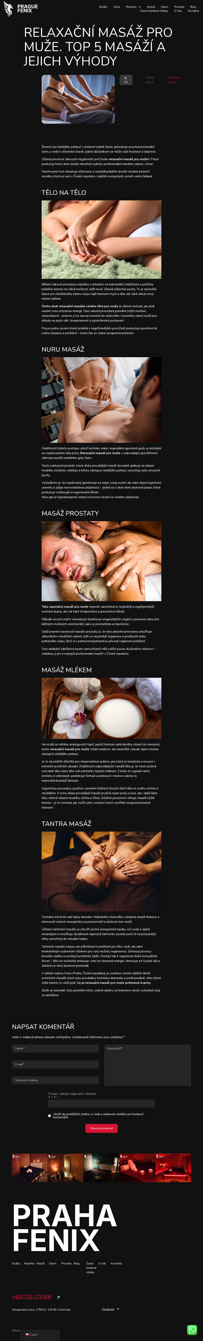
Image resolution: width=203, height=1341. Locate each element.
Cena (116, 7)
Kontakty (193, 11)
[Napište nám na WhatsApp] (192, 1330)
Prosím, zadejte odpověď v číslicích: (72, 1095)
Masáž (151, 7)
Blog (193, 7)
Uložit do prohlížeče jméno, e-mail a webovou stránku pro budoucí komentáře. (98, 1116)
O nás (178, 11)
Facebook (108, 1309)
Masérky (131, 7)
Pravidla (179, 7)
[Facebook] (117, 1309)
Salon (164, 7)
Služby (103, 7)
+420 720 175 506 (32, 1296)
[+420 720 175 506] (58, 1297)
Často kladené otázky (154, 11)
